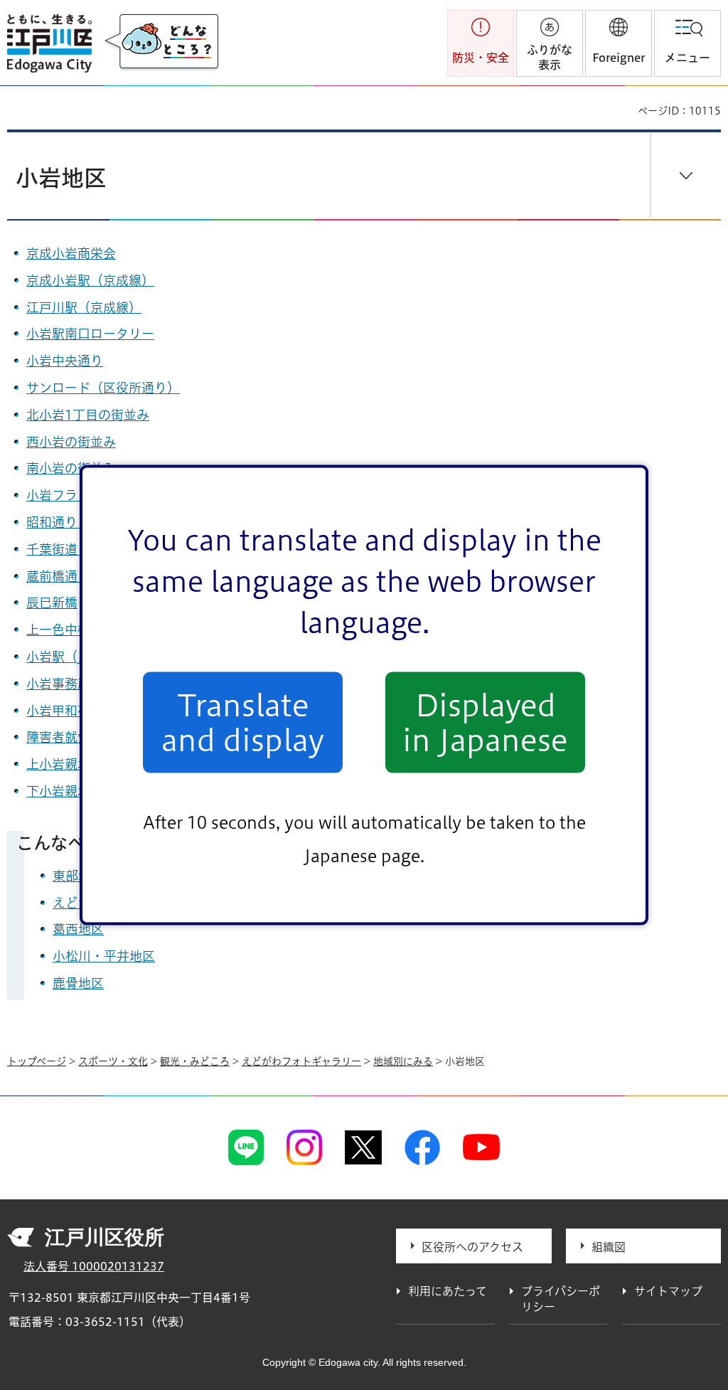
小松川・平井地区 (104, 956)
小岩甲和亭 (58, 710)
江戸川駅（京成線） (83, 307)
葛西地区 (78, 929)
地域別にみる (403, 1061)
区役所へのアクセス (472, 1247)
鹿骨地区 (78, 983)
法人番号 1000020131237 (93, 1266)
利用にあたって (447, 1291)
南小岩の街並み (71, 468)
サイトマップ (668, 1291)
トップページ (36, 1061)
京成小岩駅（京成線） (90, 280)
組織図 (609, 1247)
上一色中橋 (58, 629)
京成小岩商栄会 (71, 253)
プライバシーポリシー (560, 1298)
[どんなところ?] (161, 42)
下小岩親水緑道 (71, 791)
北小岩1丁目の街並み (87, 414)
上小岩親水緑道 (71, 764)
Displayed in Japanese (485, 722)
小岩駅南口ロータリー (90, 333)
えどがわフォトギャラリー (301, 1061)
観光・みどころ (195, 1061)
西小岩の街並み (71, 441)
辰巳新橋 (51, 602)
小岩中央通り (64, 360)
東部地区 (78, 875)
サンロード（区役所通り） (103, 387)
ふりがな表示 (549, 57)
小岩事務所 (58, 683)
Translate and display (242, 722)
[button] (618, 43)
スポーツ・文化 (113, 1061)
